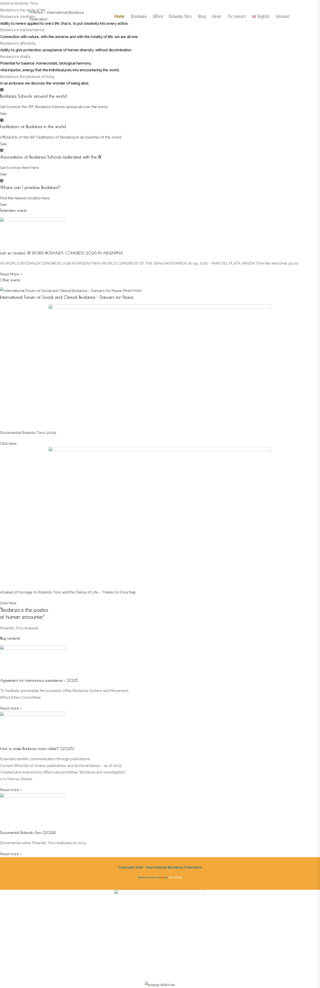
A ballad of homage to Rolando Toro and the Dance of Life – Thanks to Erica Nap (68, 592)
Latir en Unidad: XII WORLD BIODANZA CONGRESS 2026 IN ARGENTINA (61, 253)
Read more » (11, 708)
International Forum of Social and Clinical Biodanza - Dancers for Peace (66, 297)
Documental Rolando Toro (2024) (28, 432)
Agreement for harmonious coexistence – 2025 (39, 680)
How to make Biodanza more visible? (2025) (37, 748)
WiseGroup (175, 877)
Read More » (11, 274)
